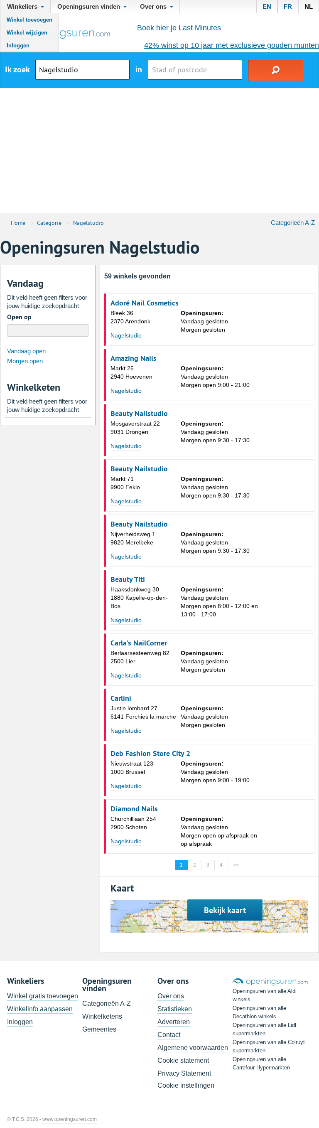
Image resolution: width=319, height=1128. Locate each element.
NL (308, 6)
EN (267, 6)
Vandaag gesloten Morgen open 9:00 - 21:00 (215, 376)
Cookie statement (183, 1060)
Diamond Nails (134, 809)
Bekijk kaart (225, 910)
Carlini (120, 698)
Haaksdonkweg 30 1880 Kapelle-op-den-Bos (139, 597)
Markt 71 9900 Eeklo (125, 482)
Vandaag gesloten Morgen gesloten (204, 321)
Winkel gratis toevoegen (42, 996)
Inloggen (18, 45)
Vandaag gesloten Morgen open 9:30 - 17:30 (215, 431)
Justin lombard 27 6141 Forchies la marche (143, 712)
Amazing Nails (133, 358)
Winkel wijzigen (27, 33)
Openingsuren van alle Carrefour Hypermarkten (261, 1063)
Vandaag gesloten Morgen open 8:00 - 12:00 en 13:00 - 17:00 (219, 602)
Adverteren (173, 1021)
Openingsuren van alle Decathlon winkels (259, 1012)
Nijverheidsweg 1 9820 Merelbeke (132, 538)
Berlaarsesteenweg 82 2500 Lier (139, 657)
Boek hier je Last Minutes (179, 28)
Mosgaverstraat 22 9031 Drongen (135, 427)
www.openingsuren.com (69, 1119)
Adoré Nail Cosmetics (144, 303)
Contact (168, 1034)
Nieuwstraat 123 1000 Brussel (131, 767)
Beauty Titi (127, 579)
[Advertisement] (159, 150)
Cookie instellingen (185, 1085)
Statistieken (174, 1008)
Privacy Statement (184, 1073)
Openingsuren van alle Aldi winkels (265, 995)
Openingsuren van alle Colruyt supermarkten (269, 1046)
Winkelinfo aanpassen (40, 1008)
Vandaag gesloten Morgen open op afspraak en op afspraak (219, 831)
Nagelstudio (126, 335)
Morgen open (25, 361)
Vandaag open (26, 351)
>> (236, 865)
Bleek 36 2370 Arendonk (130, 317)
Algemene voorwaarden (192, 1047)
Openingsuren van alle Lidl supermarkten (264, 1029)
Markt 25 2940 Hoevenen (131, 372)
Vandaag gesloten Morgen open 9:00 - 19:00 (215, 771)
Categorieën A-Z (293, 222)
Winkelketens (102, 1016)
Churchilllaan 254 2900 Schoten (133, 822)
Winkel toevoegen (29, 20)
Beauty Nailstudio (139, 413)
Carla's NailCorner (138, 643)
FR (288, 6)
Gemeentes (99, 1029)
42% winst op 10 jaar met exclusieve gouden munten (231, 45)
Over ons (170, 996)
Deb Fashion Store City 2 (150, 753)
